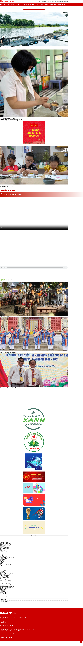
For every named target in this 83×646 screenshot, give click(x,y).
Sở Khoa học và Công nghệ (5, 574)
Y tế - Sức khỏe (41, 4)
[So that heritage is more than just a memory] (34, 334)
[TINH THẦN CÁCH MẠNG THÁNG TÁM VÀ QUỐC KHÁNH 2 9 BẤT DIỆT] (34, 10)
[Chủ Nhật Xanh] (34, 429)
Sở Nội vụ (2, 571)
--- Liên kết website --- (33, 535)
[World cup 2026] (34, 519)
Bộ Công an (2, 537)
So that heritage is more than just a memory (8, 352)
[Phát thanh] (34, 271)
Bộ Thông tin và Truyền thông (5, 551)
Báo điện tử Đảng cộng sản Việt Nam (7, 552)
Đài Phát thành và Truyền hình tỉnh (6, 587)
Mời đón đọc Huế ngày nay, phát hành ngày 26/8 (9, 120)
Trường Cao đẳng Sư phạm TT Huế (7, 583)
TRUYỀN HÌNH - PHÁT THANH (7, 190)
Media (9, 4)
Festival (5, 4)
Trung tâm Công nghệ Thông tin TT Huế (7, 584)
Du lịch (36, 4)
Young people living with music (6, 316)
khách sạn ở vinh (6, 601)
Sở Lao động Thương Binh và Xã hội (7, 573)
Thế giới (59, 4)
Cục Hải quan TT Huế (4, 590)
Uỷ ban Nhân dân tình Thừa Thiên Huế (7, 557)
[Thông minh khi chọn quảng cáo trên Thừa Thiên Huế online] (34, 505)
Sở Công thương (3, 578)
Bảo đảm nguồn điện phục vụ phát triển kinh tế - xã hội (10, 47)
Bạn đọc (63, 4)
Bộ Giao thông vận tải (4, 542)
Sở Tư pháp (2, 565)
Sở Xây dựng (2, 563)
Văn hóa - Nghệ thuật (30, 4)
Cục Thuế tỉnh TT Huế (4, 591)
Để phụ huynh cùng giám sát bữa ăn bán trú (7, 118)
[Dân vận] (34, 481)
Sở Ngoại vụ (2, 572)
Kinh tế (24, 4)
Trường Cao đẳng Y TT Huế (5, 581)
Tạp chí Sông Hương (4, 593)
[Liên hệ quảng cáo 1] (34, 533)
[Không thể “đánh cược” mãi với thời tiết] (34, 29)
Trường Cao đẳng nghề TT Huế (6, 580)
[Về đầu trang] (81, 642)
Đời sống (51, 4)
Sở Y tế (1, 562)
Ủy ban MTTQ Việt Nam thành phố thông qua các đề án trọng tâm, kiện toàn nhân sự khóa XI (17, 49)
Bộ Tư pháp (2, 539)
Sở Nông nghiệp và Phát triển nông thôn (7, 570)
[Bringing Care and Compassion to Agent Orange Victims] (34, 370)
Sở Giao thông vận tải (4, 576)
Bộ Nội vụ (2, 546)
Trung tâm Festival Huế (4, 585)
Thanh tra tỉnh (2, 561)
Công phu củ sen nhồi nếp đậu (6, 189)
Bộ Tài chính (2, 540)
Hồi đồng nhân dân (3, 556)
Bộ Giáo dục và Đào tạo (4, 548)
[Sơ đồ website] (47, 1)
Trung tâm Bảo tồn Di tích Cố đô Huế (7, 586)
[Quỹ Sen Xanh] (33, 451)
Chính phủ (2, 554)
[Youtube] (50, 1)
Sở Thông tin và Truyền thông (5, 566)
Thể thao (55, 4)
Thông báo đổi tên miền (6, 637)
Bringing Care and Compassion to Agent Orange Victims (11, 387)
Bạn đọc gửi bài (54, 1)
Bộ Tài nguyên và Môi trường (5, 543)
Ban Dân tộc (2, 560)
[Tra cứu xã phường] (34, 492)
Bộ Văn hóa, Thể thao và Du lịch (6, 544)
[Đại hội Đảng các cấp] (34, 143)
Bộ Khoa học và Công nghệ (5, 545)
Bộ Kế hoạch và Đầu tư (4, 547)
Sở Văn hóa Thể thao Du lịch (5, 564)
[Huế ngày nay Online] (7, 2)
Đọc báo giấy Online (60, 1)
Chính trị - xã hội (14, 4)
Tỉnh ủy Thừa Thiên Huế (4, 558)
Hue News (19, 4)
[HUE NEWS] (7, 281)
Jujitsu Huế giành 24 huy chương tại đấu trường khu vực (11, 119)
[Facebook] (49, 1)
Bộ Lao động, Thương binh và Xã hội (7, 541)
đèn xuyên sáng (3, 599)
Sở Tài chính (2, 569)
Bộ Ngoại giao (3, 550)
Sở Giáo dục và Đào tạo (4, 577)
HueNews (66, 1)
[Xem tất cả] (67, 4)
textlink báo (3, 596)
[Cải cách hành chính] (33, 469)
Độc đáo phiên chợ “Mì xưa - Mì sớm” (7, 187)
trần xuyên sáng (3, 603)
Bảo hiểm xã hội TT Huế (4, 589)
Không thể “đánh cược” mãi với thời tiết (7, 46)
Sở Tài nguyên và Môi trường (5, 568)
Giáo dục (46, 4)
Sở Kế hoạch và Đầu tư (4, 575)
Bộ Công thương (3, 549)
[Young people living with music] (34, 299)
